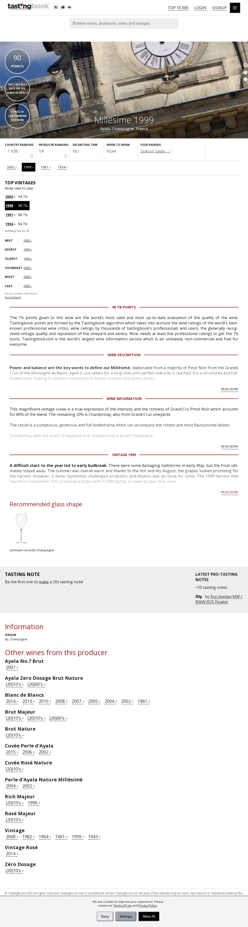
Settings (126, 916)
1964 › (45, 836)
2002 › (11, 167)
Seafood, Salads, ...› (155, 151)
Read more (229, 389)
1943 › (94, 836)
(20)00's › (36, 684)
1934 (9, 224)
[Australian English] (63, 7)
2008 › (61, 701)
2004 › (111, 701)
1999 (9, 205)
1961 (9, 214)
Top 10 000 (178, 7)
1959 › (78, 836)
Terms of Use (122, 906)
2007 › (12, 667)
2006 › (28, 752)
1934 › (62, 167)
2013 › (28, 701)
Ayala (105, 128)
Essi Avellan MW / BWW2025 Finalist (218, 599)
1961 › (45, 167)
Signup (219, 7)
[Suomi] (70, 7)
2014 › (12, 701)
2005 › (94, 701)
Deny (105, 916)
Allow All (149, 916)
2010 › (45, 701)
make (44, 581)
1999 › (28, 167)
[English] (56, 7)
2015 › (12, 752)
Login (200, 7)
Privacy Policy (148, 906)
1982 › (28, 836)
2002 (9, 196)
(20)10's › (14, 684)
